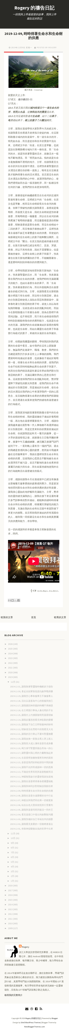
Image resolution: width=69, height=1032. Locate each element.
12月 (13, 681)
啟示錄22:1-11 (25, 99)
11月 (13, 833)
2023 (10, 658)
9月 (13, 843)
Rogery (25, 946)
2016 (10, 895)
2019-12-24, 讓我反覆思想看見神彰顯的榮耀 (31, 719)
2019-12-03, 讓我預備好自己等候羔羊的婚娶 (31, 819)
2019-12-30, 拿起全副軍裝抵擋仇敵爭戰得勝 (31, 691)
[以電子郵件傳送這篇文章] (9, 600)
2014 (10, 904)
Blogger (55, 1018)
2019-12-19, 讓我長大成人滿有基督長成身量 (31, 743)
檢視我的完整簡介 (13, 995)
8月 (13, 847)
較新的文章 (7, 617)
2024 (10, 653)
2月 (13, 876)
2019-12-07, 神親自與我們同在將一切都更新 (31, 800)
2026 (10, 644)
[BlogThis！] (12, 600)
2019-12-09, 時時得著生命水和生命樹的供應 (33, 35)
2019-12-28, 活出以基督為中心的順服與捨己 (31, 700)
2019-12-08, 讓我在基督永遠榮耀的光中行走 (31, 795)
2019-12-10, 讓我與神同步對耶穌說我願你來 (31, 786)
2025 (10, 648)
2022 (10, 663)
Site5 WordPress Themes (31, 1022)
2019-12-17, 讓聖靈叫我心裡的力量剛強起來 (31, 752)
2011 (10, 918)
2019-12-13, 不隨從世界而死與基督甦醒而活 (31, 771)
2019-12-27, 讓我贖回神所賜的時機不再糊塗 (31, 705)
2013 (10, 909)
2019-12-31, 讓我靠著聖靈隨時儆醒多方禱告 (31, 686)
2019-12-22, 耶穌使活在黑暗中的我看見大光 (31, 729)
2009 (10, 928)
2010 (10, 923)
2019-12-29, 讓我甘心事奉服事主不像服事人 (31, 696)
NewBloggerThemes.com (34, 1026)
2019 (10, 677)
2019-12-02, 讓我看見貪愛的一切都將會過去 (31, 824)
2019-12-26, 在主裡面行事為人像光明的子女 (31, 710)
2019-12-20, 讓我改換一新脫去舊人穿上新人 (31, 738)
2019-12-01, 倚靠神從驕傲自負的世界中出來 (31, 828)
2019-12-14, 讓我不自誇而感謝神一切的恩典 (31, 767)
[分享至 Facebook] (18, 600)
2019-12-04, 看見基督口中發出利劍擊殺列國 (31, 814)
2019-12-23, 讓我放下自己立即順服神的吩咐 (31, 724)
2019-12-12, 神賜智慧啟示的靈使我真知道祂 (31, 776)
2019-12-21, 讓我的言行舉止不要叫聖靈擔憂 (31, 733)
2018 (10, 885)
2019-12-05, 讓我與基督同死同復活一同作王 (31, 809)
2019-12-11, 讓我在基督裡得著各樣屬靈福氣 (31, 781)
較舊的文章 (60, 617)
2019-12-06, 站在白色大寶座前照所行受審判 (31, 805)
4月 (13, 866)
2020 (10, 672)
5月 (13, 861)
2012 (10, 914)
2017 (10, 890)
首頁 (33, 617)
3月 (13, 871)
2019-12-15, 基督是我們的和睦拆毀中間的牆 (31, 762)
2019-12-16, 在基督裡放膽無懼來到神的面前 (31, 757)
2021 (10, 667)
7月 (13, 852)
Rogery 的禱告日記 (34, 8)
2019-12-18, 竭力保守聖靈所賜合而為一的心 (31, 748)
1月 (13, 880)
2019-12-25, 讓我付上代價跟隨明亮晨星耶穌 (31, 715)
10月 (13, 838)
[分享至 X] (15, 600)
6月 (13, 857)
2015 (10, 899)
